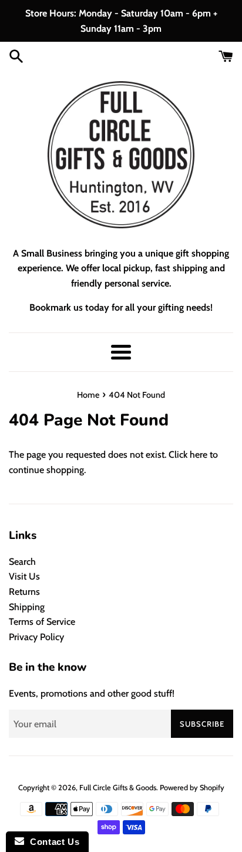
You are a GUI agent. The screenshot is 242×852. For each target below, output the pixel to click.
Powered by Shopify (192, 787)
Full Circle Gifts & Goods (117, 787)
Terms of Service (42, 621)
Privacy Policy (36, 637)
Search (22, 561)
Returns (24, 591)
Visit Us (24, 576)
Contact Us (51, 842)
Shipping (27, 607)
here (198, 454)
